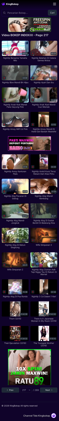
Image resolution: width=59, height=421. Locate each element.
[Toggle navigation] (54, 4)
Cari (52, 12)
